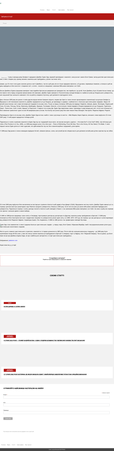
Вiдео (48, 10)
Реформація (4, 77)
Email (5, 394)
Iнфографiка (61, 10)
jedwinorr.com (13, 240)
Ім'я (4, 402)
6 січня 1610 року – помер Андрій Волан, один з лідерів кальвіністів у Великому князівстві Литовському (44, 340)
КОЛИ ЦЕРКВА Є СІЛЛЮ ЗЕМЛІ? (14, 306)
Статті (54, 10)
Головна (42, 10)
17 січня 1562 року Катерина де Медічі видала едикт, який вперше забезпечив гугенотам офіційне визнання (45, 374)
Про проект (70, 10)
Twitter (53, 262)
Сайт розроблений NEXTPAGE (57, 449)
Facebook (56, 262)
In (60, 262)
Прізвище (6, 410)
